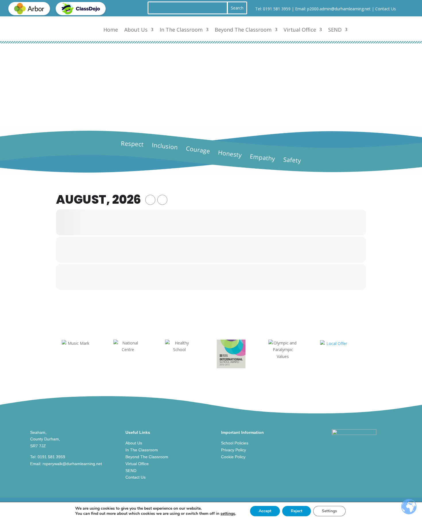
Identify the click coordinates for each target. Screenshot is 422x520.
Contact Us (385, 8)
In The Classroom (181, 29)
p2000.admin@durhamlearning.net (339, 8)
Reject (296, 511)
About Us (136, 29)
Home (110, 29)
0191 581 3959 (277, 8)
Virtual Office (300, 29)
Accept (265, 511)
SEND (335, 29)
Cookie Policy (233, 456)
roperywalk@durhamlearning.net (72, 463)
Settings (329, 511)
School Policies (234, 443)
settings (227, 513)
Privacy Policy (233, 450)
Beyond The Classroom (243, 29)
